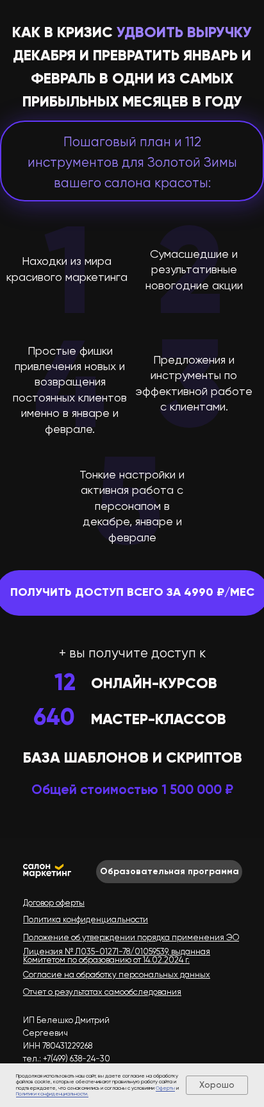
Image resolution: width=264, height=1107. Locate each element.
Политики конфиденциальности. (52, 1094)
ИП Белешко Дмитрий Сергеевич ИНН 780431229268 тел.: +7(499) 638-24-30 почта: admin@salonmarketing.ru (86, 1045)
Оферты (165, 1088)
